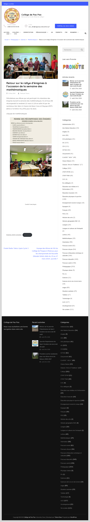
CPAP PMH (66, 175)
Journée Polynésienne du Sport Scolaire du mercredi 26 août (77, 94)
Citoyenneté (66, 153)
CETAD (64, 150)
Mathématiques (67, 238)
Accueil (7, 32)
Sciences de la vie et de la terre (72, 281)
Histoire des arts (67, 217)
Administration (66, 124)
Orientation (28, 32)
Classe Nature (66, 161)
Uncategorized (66, 306)
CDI (63, 146)
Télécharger (27, 235)
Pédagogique (41, 32)
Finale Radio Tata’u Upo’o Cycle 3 (16, 248)
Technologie (66, 298)
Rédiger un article (9, 4)
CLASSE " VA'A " (67, 157)
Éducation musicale (68, 193)
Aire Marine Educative (69, 128)
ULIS (63, 302)
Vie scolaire (65, 309)
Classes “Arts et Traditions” (70, 164)
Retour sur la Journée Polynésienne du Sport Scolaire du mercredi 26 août (77, 83)
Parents (59, 32)
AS (52, 32)
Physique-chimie (67, 270)
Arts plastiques (67, 139)
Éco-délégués (66, 183)
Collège (15, 32)
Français (65, 210)
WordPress (73, 517)
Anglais (64, 132)
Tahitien (64, 295)
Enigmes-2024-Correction (14, 235)
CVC (15, 34)
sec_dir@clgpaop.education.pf (39, 27)
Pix (63, 274)
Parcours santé (67, 263)
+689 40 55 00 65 (13, 27)
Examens (73, 32)
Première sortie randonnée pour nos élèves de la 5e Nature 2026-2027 (76, 104)
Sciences (65, 277)
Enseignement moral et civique (71, 203)
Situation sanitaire (67, 291)
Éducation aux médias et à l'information (73, 390)
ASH (8, 34)
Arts (63, 135)
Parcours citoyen (67, 249)
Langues (65, 225)
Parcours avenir (67, 245)
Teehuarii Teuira (24, 93)
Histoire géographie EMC (70, 221)
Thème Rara (58, 517)
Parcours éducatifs (68, 259)
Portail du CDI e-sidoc (65, 26)
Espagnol (65, 206)
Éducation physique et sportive (71, 196)
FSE (66, 32)
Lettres (64, 235)
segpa (64, 287)
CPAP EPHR (66, 172)
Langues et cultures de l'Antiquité (72, 228)
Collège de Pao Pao (31, 14)
